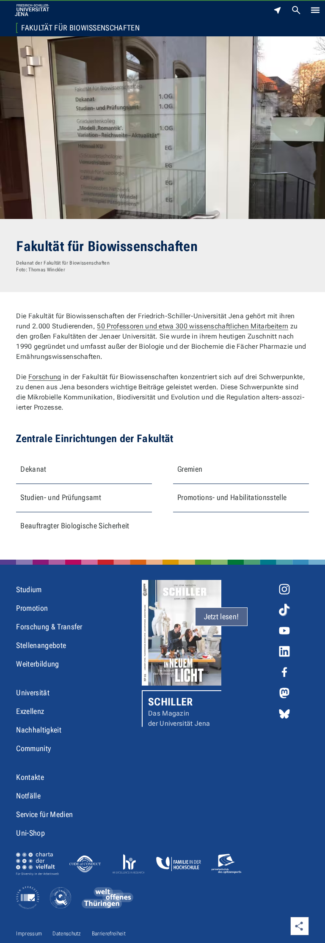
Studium (28, 589)
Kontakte (30, 777)
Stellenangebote (41, 645)
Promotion (32, 608)
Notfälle (28, 795)
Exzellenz (30, 711)
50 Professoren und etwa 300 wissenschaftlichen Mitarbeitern (192, 326)
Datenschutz (66, 933)
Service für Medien (44, 814)
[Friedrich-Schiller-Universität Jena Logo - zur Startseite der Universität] (32, 10)
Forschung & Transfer (49, 626)
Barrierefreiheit (109, 933)
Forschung (44, 377)
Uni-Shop (30, 832)
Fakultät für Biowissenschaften (80, 28)
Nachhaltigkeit (38, 729)
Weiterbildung (37, 663)
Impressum (29, 933)
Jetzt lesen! (221, 616)
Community (33, 748)
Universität (33, 692)
